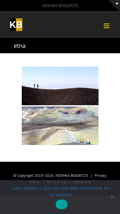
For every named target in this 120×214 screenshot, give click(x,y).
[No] (112, 197)
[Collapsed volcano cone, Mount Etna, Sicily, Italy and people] (60, 126)
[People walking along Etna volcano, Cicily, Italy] (60, 86)
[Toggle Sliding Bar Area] (114, 6)
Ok (62, 204)
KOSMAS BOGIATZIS (60, 5)
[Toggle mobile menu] (107, 25)
